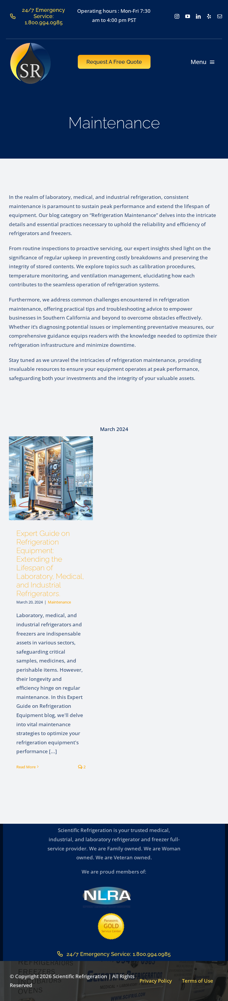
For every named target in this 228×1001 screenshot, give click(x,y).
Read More (26, 766)
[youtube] (187, 16)
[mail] (219, 16)
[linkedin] (198, 16)
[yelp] (209, 16)
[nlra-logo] (106, 888)
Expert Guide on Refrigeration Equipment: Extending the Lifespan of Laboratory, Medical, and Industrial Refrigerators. (50, 563)
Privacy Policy (156, 980)
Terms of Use (197, 980)
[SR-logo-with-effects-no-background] (31, 44)
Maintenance (59, 602)
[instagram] (177, 16)
